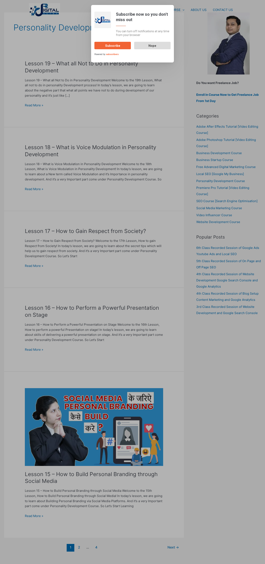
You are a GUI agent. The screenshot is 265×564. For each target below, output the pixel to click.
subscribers (112, 54)
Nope (152, 46)
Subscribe (112, 46)
